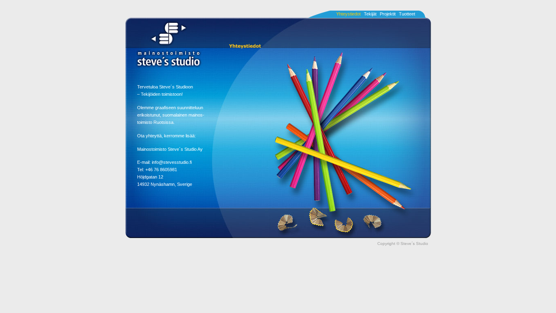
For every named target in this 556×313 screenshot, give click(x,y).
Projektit (388, 13)
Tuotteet (407, 13)
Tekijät (370, 13)
